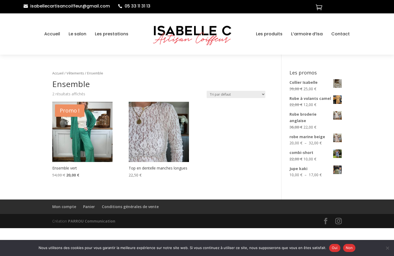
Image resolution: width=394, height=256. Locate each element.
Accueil (52, 34)
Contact (340, 34)
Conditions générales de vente (130, 206)
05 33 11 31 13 (137, 6)
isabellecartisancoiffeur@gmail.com (70, 6)
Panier (89, 206)
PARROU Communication (91, 221)
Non (349, 248)
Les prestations (111, 34)
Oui (335, 248)
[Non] (387, 248)
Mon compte (64, 206)
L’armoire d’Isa (307, 34)
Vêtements (75, 73)
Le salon (77, 34)
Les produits (269, 34)
